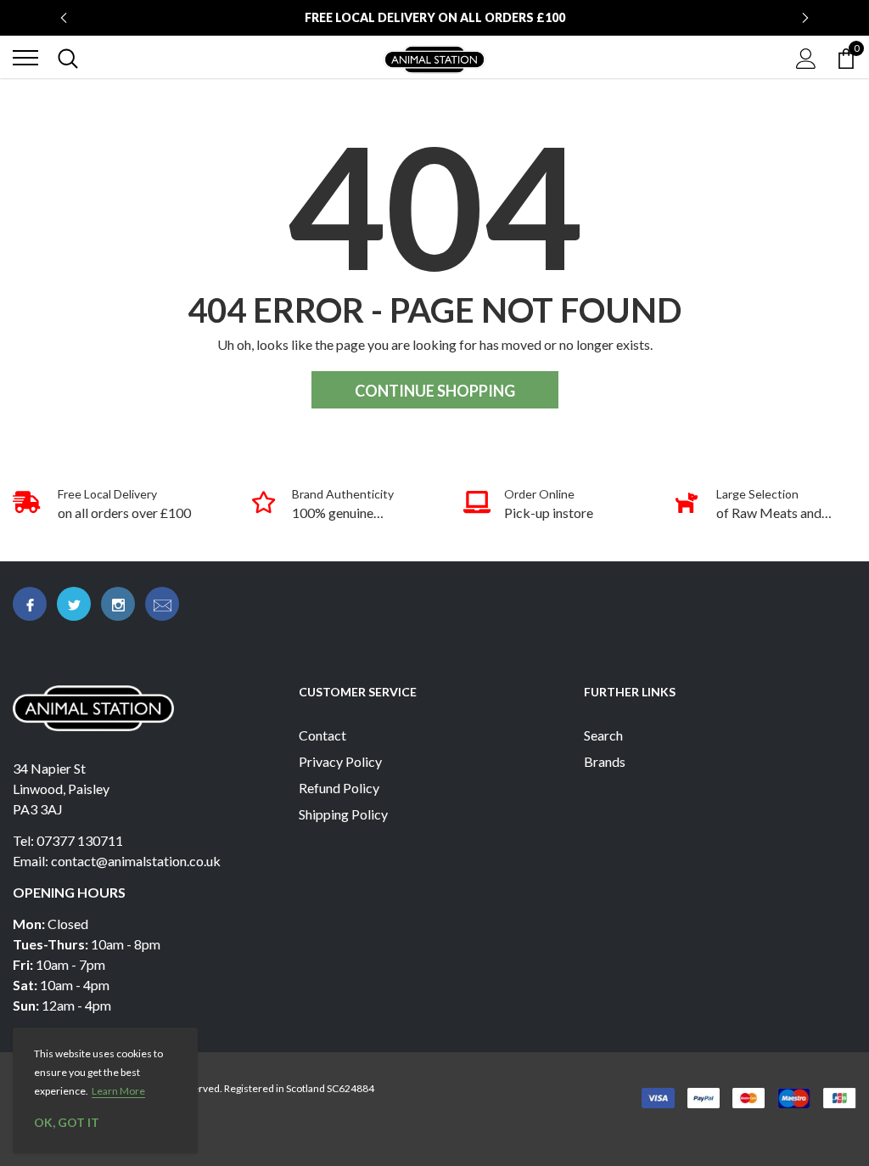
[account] (806, 57)
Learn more (118, 1090)
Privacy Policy (340, 761)
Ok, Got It (66, 1122)
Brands (604, 761)
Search (603, 735)
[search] (68, 58)
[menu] (25, 57)
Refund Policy (339, 788)
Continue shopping (435, 390)
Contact (322, 735)
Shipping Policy (343, 814)
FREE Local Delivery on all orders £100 (435, 17)
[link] (30, 604)
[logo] (434, 58)
